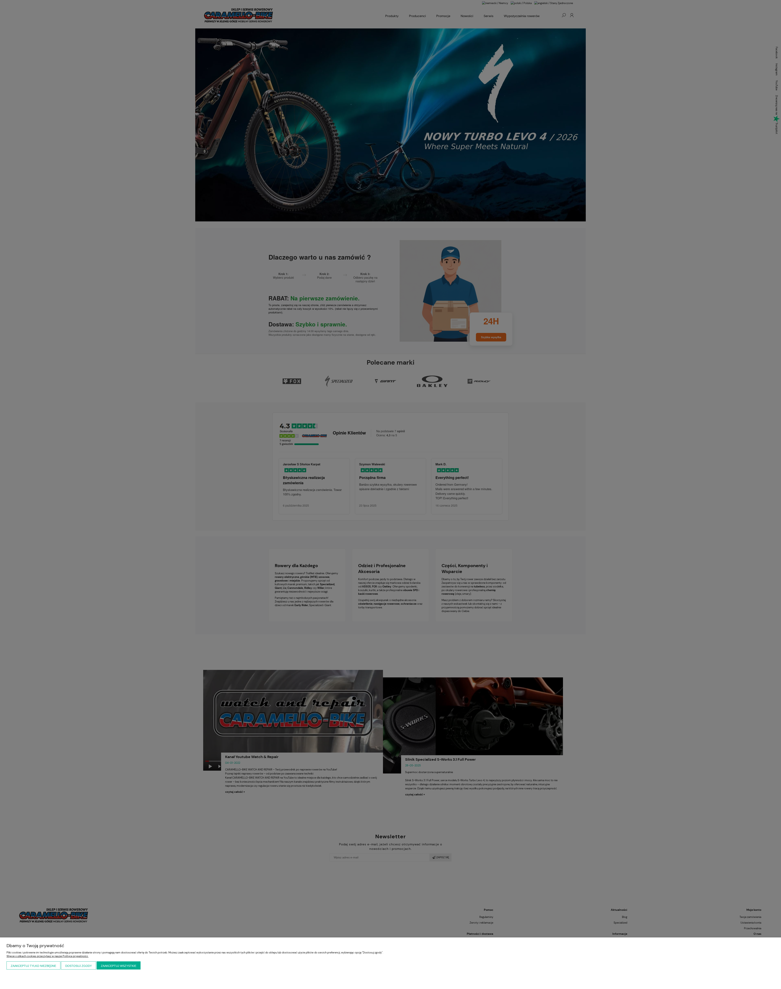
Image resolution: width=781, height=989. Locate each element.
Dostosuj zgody (78, 965)
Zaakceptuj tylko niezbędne (33, 965)
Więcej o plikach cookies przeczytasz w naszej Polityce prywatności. (47, 956)
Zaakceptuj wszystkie (118, 965)
